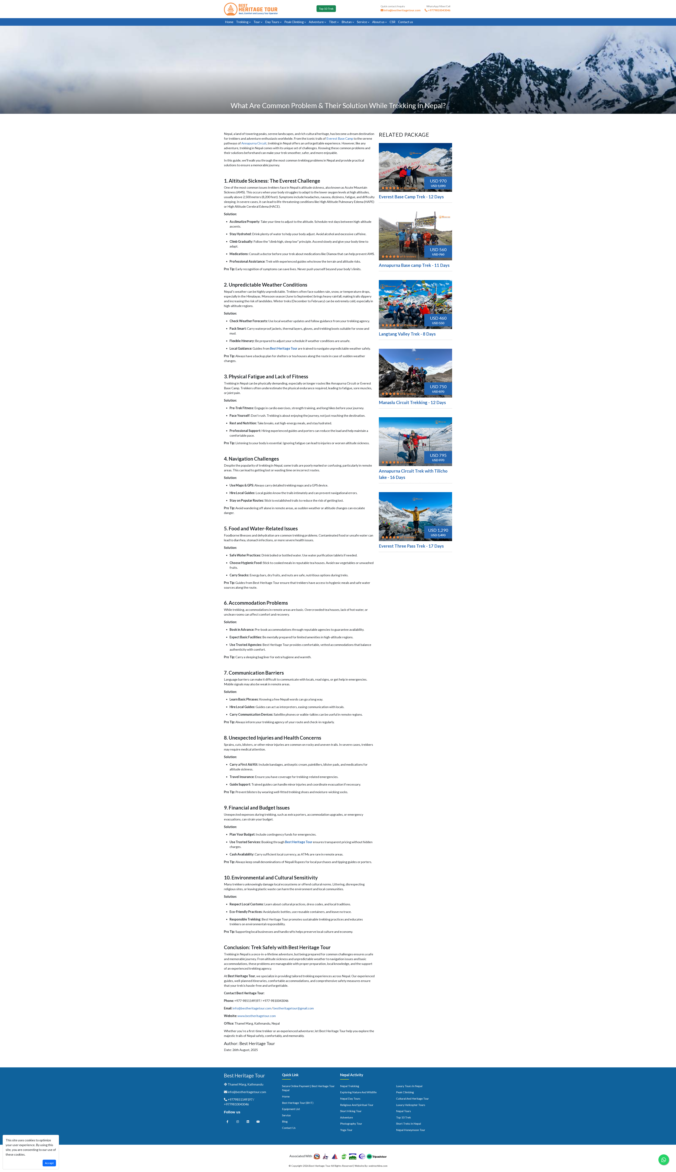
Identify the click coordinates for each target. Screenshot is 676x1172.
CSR (392, 22)
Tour (257, 22)
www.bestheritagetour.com (256, 1016)
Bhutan (347, 22)
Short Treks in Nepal (408, 1123)
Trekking (242, 22)
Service (362, 22)
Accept (49, 1163)
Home (229, 22)
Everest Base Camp (339, 138)
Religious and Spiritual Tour (356, 1104)
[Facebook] (227, 1121)
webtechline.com (378, 1165)
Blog (285, 1121)
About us (378, 22)
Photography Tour (351, 1123)
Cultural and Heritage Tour (412, 1098)
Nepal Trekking (349, 1086)
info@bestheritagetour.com (252, 1008)
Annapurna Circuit (254, 143)
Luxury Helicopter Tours (410, 1104)
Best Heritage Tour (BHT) (297, 1102)
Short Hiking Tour (351, 1111)
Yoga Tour (346, 1129)
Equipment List (291, 1109)
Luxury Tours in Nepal (409, 1086)
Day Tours (272, 22)
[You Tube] (258, 1121)
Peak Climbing (294, 22)
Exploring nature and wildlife (358, 1092)
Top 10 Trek (326, 8)
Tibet (333, 22)
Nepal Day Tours (350, 1098)
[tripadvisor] (377, 1156)
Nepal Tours (403, 1111)
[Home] (251, 9)
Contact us (405, 22)
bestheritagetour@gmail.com (293, 1008)
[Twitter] (237, 1121)
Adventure (316, 22)
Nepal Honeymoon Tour (410, 1129)
